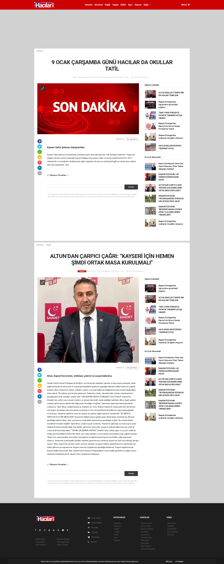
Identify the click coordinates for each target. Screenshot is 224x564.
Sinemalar (145, 540)
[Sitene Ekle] (68, 530)
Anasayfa (40, 51)
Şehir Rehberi (146, 546)
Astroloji (170, 535)
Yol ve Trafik (146, 526)
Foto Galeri (96, 518)
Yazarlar (94, 527)
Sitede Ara (171, 523)
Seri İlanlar (145, 543)
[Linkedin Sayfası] (55, 530)
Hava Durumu (146, 523)
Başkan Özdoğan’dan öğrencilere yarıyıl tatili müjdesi (168, 104)
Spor (130, 5)
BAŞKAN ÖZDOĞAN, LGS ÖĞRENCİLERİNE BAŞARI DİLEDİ (169, 177)
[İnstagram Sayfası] (46, 530)
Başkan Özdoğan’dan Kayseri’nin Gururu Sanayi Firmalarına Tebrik (169, 126)
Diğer (146, 5)
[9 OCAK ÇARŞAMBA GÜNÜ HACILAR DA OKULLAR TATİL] (88, 108)
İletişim (94, 542)
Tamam (180, 561)
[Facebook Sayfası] (36, 530)
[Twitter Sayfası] (41, 530)
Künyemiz (95, 537)
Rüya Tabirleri (172, 532)
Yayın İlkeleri (40, 542)
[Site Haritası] (64, 530)
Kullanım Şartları (63, 539)
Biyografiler (172, 529)
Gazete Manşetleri (148, 549)
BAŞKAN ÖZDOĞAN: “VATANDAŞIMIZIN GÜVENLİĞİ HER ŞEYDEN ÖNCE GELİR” (171, 198)
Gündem (89, 5)
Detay (169, 561)
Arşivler (94, 532)
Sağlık (107, 5)
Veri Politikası (41, 545)
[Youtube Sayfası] (50, 530)
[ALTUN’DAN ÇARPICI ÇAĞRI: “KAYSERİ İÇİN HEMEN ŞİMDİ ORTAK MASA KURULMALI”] (88, 320)
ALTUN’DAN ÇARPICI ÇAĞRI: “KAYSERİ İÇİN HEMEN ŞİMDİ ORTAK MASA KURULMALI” (170, 188)
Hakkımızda (40, 539)
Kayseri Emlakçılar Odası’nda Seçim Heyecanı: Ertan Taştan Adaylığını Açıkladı (171, 166)
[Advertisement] (112, 29)
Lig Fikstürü (145, 535)
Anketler (170, 526)
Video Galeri (96, 523)
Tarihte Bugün (146, 537)
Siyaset (138, 5)
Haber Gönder (62, 545)
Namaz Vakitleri (147, 529)
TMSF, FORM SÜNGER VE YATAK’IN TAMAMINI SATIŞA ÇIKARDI (170, 115)
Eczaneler (145, 532)
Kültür (123, 5)
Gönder (131, 187)
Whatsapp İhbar (63, 542)
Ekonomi (99, 5)
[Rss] (59, 530)
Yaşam (115, 5)
